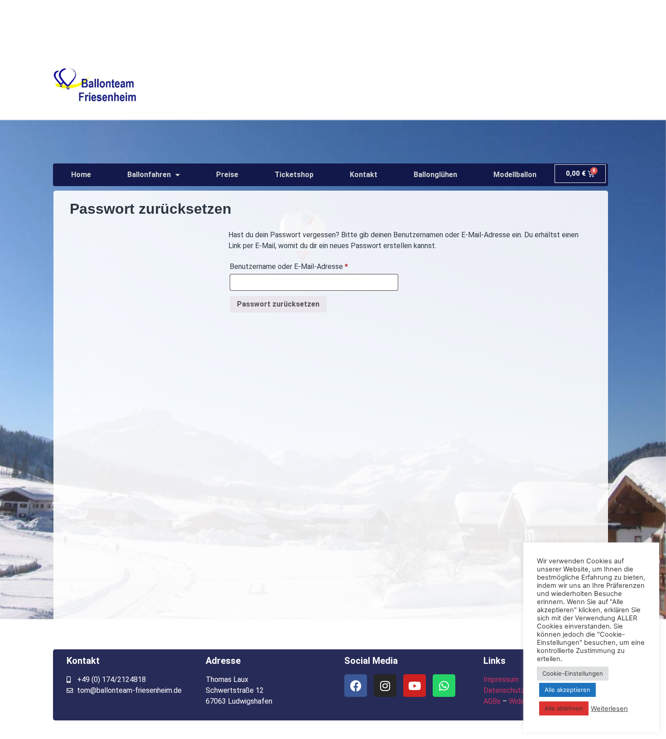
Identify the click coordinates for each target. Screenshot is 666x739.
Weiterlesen (609, 709)
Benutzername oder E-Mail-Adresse (307, 265)
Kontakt (363, 174)
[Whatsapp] (444, 685)
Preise (227, 174)
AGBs (492, 701)
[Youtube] (414, 685)
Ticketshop (294, 174)
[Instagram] (385, 685)
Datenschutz (504, 690)
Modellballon (514, 174)
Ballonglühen (435, 174)
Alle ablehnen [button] (564, 708)
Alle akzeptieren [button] (567, 689)
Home (81, 174)
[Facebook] (355, 685)
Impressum (501, 679)
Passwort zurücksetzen (278, 304)
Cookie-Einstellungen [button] (572, 673)
